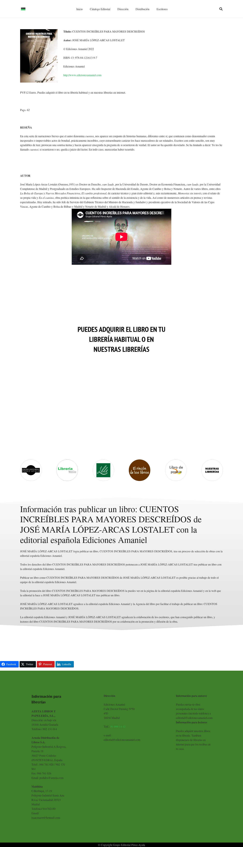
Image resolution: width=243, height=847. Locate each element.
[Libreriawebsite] (67, 470)
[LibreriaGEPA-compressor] (31, 470)
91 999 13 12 (117, 726)
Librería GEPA (31, 442)
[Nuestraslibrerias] (212, 470)
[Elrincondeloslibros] (139, 470)
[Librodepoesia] (176, 470)
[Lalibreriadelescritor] (103, 470)
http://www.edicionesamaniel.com (82, 75)
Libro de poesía (176, 442)
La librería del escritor (103, 432)
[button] (220, 8)
